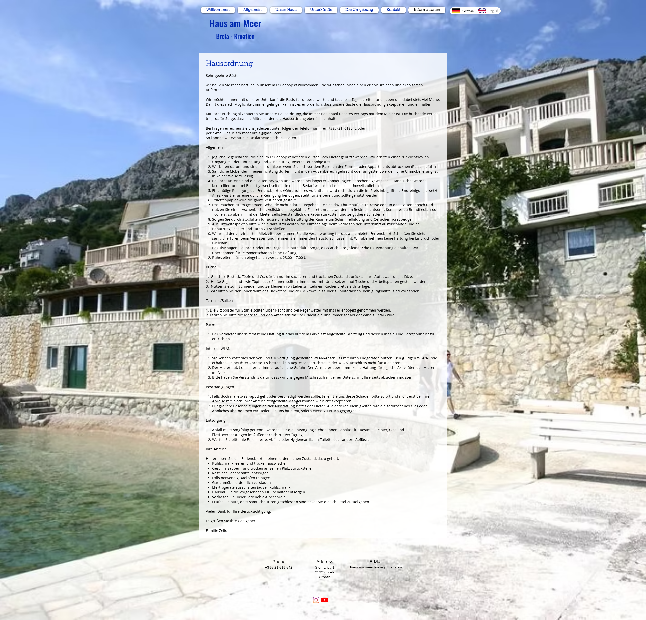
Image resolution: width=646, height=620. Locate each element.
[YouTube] (324, 600)
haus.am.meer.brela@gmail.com (253, 133)
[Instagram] (316, 600)
